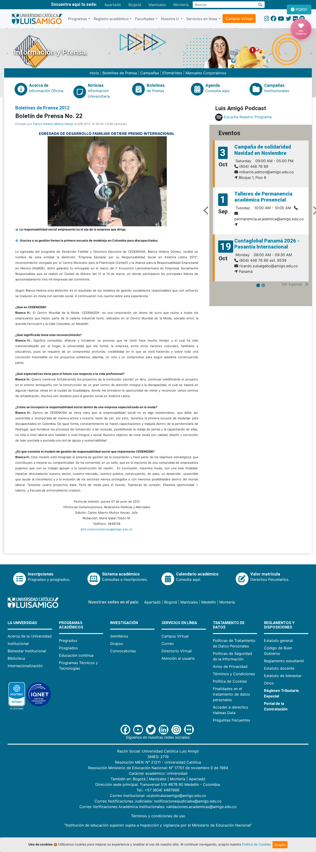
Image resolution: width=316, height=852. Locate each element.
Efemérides (172, 73)
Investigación (124, 623)
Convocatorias (123, 651)
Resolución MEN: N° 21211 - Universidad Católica (158, 762)
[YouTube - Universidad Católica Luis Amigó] (281, 18)
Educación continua (76, 655)
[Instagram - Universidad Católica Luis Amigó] (266, 18)
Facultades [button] (145, 18)
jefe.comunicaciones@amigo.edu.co (107, 529)
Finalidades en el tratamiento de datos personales (231, 694)
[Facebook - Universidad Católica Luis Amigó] (273, 18)
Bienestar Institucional (27, 651)
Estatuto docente (279, 668)
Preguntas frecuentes (231, 720)
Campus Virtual (239, 18)
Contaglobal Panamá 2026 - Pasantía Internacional (267, 244)
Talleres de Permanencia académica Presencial (263, 197)
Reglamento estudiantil (284, 661)
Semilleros (119, 636)
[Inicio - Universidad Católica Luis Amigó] (36, 18)
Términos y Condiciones (234, 674)
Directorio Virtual (176, 651)
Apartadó (112, 4)
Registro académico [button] (111, 18)
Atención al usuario (178, 658)
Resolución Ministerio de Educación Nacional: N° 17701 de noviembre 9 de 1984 (158, 767)
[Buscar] (260, 4)
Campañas (149, 73)
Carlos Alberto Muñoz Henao (53, 124)
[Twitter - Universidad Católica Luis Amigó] (288, 18)
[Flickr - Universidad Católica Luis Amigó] (295, 18)
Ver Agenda (292, 284)
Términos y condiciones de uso (158, 816)
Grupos (116, 643)
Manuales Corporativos (206, 73)
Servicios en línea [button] (202, 18)
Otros (269, 683)
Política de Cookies (230, 681)
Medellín (208, 602)
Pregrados (68, 640)
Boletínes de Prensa (119, 73)
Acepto (280, 845)
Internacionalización (25, 665)
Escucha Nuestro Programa (248, 117)
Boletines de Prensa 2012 (42, 108)
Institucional (18, 643)
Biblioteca (16, 658)
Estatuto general (278, 640)
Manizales (157, 4)
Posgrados (68, 648)
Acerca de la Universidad (30, 636)
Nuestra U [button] (170, 18)
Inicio (95, 73)
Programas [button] (77, 18)
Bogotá (134, 4)
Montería (181, 4)
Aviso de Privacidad (230, 666)
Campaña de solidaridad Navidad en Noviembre (262, 150)
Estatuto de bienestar (283, 675)
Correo (167, 643)
